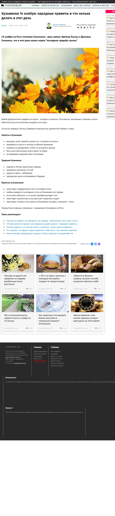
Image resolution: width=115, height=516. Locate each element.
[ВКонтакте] (78, 27)
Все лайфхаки (55, 351)
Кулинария (66, 6)
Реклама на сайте (40, 361)
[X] (87, 27)
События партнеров (57, 363)
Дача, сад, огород (82, 6)
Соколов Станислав (59, 24)
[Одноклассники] (81, 27)
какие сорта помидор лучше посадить (19, 2)
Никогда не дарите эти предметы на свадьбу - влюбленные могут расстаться (42, 220)
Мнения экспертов (57, 366)
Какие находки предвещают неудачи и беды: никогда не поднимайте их (40, 233)
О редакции (38, 356)
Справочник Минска (40, 351)
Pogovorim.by (12, 347)
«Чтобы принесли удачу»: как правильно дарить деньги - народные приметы (42, 223)
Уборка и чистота (101, 6)
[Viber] (90, 27)
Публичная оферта (40, 354)
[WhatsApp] (93, 27)
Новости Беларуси (50, 6)
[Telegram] (84, 27)
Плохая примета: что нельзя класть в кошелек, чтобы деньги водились (39, 227)
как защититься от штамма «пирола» (54, 2)
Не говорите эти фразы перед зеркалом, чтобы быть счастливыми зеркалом (42, 230)
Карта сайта (38, 358)
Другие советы (56, 361)
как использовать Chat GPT (84, 2)
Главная (35, 6)
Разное (4, 25)
